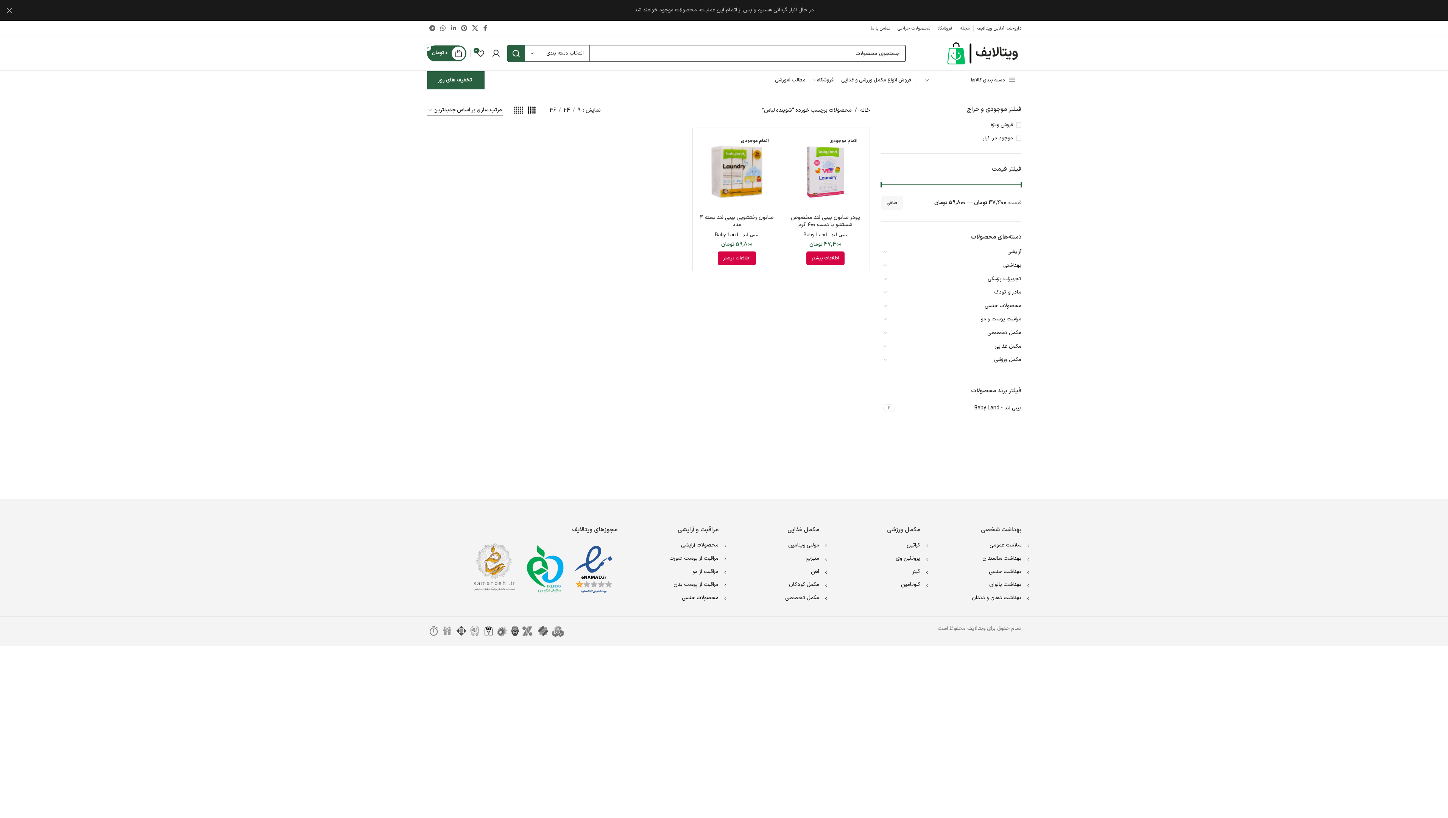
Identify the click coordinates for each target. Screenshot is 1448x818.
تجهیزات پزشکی (1004, 279)
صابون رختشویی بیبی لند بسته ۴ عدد (737, 221)
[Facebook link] (485, 28)
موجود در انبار (998, 138)
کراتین (913, 545)
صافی (892, 203)
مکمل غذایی (1007, 346)
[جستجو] (516, 53)
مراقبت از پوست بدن (696, 585)
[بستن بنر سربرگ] (9, 10)
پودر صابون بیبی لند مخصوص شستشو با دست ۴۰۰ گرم (825, 221)
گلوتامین (910, 585)
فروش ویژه (1002, 125)
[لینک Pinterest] (463, 28)
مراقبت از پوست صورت (694, 558)
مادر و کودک (1007, 292)
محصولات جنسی (1003, 306)
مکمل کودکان (804, 585)
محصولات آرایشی (700, 545)
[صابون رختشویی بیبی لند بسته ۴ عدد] (736, 172)
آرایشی (1014, 252)
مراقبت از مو (705, 572)
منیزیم (812, 558)
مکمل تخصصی (1004, 333)
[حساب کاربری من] (495, 53)
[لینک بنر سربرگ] (724, 10)
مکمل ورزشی (1007, 360)
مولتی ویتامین (803, 545)
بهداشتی (1012, 265)
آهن (815, 572)
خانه (865, 110)
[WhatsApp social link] (443, 28)
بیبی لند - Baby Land (825, 234)
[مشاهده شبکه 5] (518, 111)
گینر (916, 572)
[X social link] (475, 28)
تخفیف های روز (455, 80)
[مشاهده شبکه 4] (532, 111)
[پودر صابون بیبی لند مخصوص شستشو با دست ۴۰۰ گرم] (825, 172)
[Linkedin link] (453, 28)
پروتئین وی (908, 558)
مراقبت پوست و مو (1001, 319)
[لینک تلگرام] (432, 28)
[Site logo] (983, 53)
